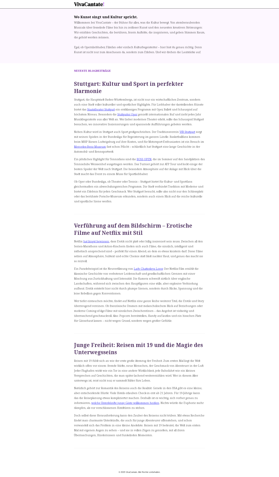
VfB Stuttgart (187, 132)
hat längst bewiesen (96, 241)
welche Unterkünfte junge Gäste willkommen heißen (125, 403)
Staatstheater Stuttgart (101, 109)
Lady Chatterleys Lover (148, 268)
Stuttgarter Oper (127, 114)
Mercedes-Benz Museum (90, 146)
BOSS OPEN (144, 159)
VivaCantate (89, 4)
